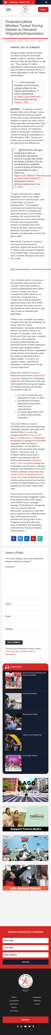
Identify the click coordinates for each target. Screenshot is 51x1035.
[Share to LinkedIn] (26, 540)
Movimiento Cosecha (15, 41)
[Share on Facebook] (13, 540)
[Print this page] (39, 540)
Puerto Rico (14, 1004)
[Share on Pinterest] (33, 540)
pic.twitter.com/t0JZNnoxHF (27, 178)
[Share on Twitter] (20, 540)
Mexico (14, 1007)
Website (9, 629)
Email (8, 616)
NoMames (37, 1001)
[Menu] (8, 9)
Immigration (37, 997)
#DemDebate (32, 85)
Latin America (14, 1001)
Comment (10, 567)
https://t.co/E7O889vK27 (25, 176)
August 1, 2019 (21, 102)
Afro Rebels (14, 1011)
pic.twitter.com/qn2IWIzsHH (27, 97)
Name (8, 604)
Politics (14, 997)
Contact (37, 1004)
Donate (43, 9)
